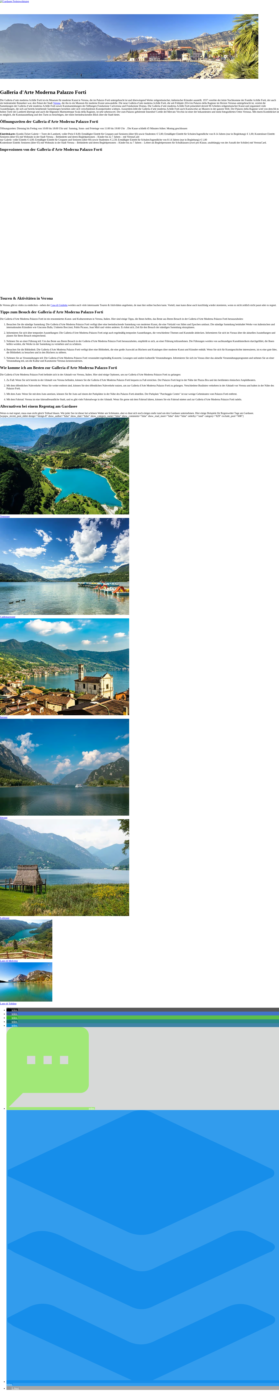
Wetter (162, 82)
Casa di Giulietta (59, 305)
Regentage (127, 82)
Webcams (77, 8)
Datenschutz (54, 1394)
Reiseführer (58, 8)
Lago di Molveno (9, 960)
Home (9, 8)
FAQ (93, 8)
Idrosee (3, 817)
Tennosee (5, 516)
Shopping (139, 82)
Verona (56, 103)
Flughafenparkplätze (10, 1394)
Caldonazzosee (7, 616)
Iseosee (3, 717)
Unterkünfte (23, 8)
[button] (12, 1010)
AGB (44, 1394)
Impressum (68, 1394)
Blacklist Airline (31, 1394)
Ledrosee (4, 918)
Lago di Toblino (8, 1003)
